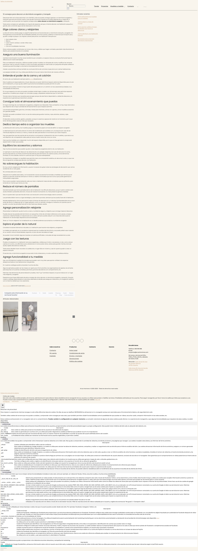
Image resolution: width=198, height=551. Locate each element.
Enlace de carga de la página (10, 393)
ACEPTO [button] (27, 401)
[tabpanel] (99, 430)
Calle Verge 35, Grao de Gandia (138, 368)
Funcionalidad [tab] (5, 470)
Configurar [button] (6, 401)
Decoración (27, 285)
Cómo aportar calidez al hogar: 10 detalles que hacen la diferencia (87, 28)
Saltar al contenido (6, 1)
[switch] (1, 424)
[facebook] (73, 340)
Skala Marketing (7, 285)
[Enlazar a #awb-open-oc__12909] (52, 6)
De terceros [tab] (4, 503)
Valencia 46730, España (136, 370)
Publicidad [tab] (4, 537)
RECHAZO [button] (15, 401)
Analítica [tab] (3, 437)
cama (31, 79)
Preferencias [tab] (5, 422)
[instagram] (77, 340)
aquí (157, 518)
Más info (97, 399)
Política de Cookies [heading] (8, 396)
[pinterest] (81, 340)
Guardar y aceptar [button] (6, 546)
